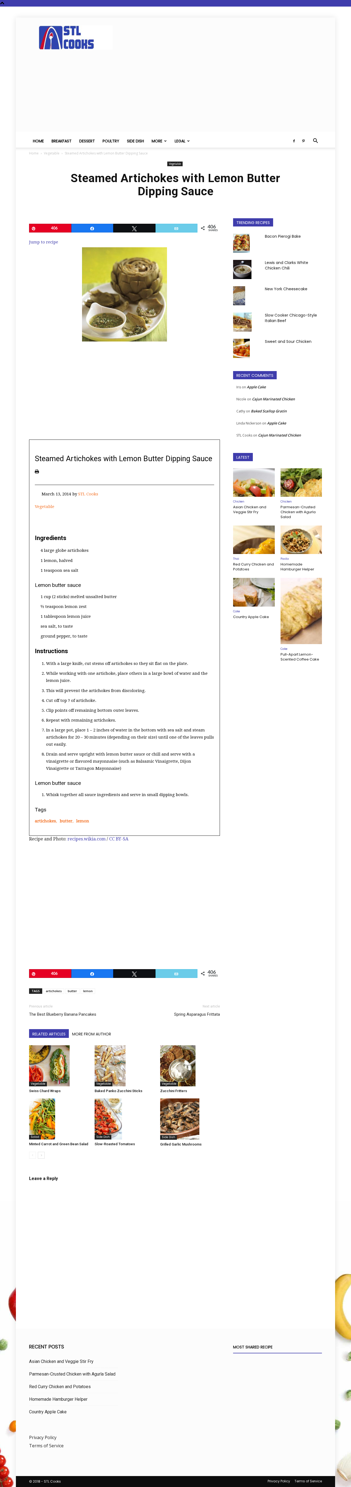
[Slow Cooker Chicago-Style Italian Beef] (242, 322)
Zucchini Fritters (173, 1091)
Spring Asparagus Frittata (197, 1014)
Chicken (238, 502)
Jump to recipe (43, 242)
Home (38, 141)
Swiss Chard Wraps (45, 1091)
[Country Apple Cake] (254, 592)
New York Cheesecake (286, 289)
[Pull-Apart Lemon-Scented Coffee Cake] (301, 611)
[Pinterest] (303, 141)
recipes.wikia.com (86, 839)
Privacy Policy (42, 1437)
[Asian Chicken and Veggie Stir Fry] (254, 482)
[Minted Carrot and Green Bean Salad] (59, 1118)
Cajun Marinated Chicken (273, 399)
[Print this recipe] (37, 471)
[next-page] (41, 1155)
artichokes (45, 821)
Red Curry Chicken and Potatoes (253, 567)
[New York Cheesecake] (239, 295)
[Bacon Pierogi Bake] (241, 243)
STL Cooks (88, 494)
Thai (236, 559)
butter (66, 821)
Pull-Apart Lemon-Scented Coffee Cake (300, 657)
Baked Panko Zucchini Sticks (118, 1091)
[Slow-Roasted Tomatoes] (124, 1118)
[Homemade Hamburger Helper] (301, 540)
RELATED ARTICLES (49, 1034)
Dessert (87, 141)
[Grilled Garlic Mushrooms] (190, 1119)
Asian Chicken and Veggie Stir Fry (249, 509)
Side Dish (135, 141)
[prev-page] (32, 1155)
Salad (35, 1137)
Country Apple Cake (251, 616)
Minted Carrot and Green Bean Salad (58, 1144)
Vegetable (52, 153)
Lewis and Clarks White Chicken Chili (286, 265)
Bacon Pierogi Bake (283, 236)
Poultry (111, 141)
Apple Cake (256, 386)
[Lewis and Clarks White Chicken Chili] (242, 269)
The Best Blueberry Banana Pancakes (62, 1014)
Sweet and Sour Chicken (288, 341)
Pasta (285, 559)
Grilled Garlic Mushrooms (181, 1144)
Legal (180, 141)
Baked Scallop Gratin (269, 411)
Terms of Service (46, 1446)
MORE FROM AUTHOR (91, 1034)
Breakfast (62, 141)
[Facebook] (294, 141)
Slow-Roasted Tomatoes (115, 1144)
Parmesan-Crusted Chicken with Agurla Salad (298, 511)
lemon (82, 821)
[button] (315, 141)
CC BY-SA (118, 839)
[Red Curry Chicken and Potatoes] (254, 540)
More (157, 141)
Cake (236, 611)
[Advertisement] (175, 93)
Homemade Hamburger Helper (297, 567)
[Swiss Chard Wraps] (59, 1066)
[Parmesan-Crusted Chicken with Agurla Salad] (301, 482)
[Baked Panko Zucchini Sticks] (124, 1066)
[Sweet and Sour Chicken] (241, 348)
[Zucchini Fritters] (190, 1065)
